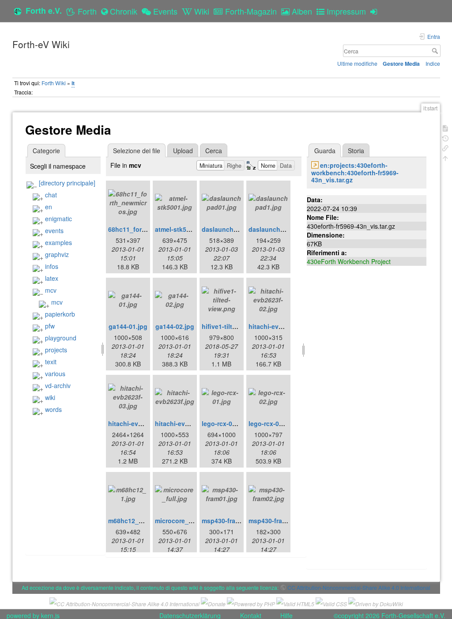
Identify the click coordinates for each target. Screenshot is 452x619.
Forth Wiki (53, 83)
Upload (183, 150)
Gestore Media (401, 64)
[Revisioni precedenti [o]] (445, 137)
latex (51, 278)
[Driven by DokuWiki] (375, 603)
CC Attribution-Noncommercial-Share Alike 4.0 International (358, 587)
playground (60, 337)
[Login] (376, 11)
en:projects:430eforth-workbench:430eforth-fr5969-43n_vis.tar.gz (355, 173)
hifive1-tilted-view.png (235, 326)
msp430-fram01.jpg (230, 520)
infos (51, 266)
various (55, 373)
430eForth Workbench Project (349, 261)
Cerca (436, 51)
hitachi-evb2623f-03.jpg (143, 423)
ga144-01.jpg (128, 326)
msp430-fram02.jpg (277, 520)
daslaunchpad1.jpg (278, 229)
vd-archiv (58, 385)
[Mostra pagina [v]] (445, 127)
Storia (356, 150)
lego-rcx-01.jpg (224, 423)
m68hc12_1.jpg (131, 520)
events (54, 230)
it (73, 83)
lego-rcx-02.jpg (271, 423)
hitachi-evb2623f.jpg (186, 423)
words (53, 409)
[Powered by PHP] (251, 603)
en (48, 206)
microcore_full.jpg (182, 520)
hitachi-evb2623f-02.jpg (284, 326)
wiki (50, 397)
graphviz (57, 254)
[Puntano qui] (445, 147)
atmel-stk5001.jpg (181, 229)
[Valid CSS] (331, 603)
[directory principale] (67, 182)
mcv (50, 290)
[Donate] (213, 603)
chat (51, 194)
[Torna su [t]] (445, 157)
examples (58, 242)
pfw (50, 325)
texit (50, 361)
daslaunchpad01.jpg (233, 229)
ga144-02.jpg (174, 326)
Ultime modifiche (357, 63)
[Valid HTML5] (295, 603)
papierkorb (60, 314)
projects (56, 349)
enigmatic (58, 218)
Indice (433, 63)
